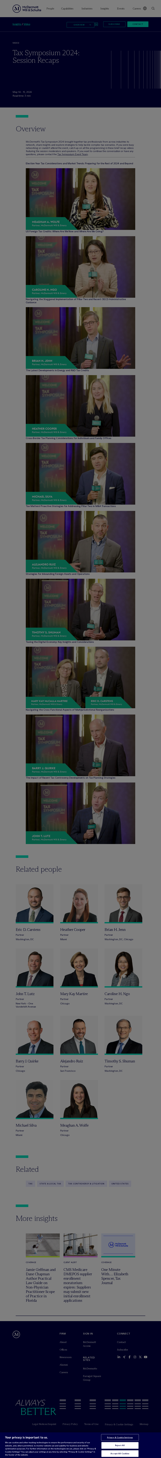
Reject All (120, 1445)
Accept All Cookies (120, 1453)
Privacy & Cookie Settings (120, 1437)
